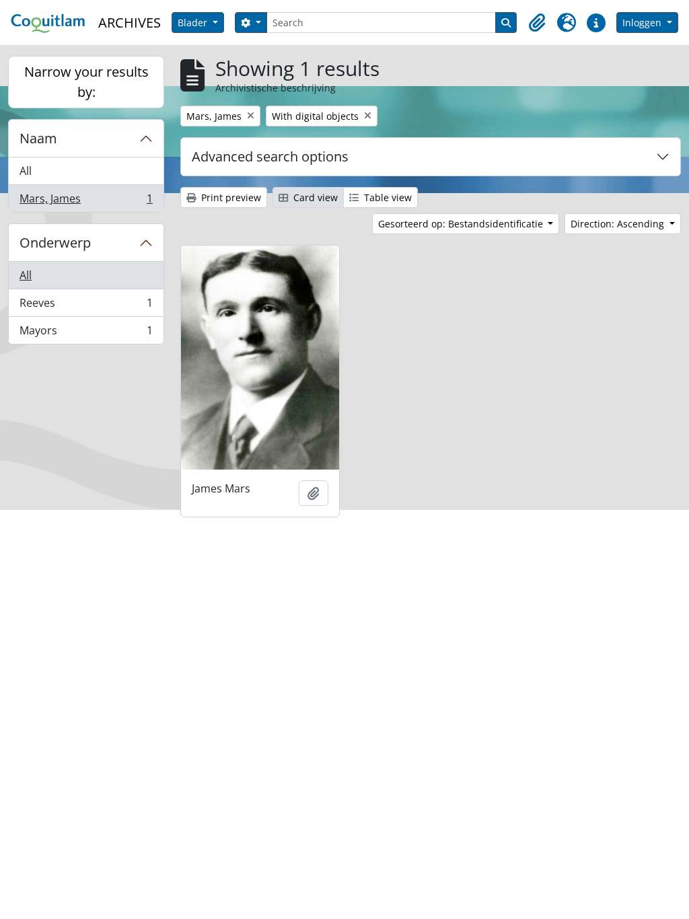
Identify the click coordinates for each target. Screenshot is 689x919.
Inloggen (643, 22)
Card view (314, 197)
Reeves (86, 306)
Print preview (229, 197)
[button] (537, 23)
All (26, 170)
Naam (38, 138)
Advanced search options (270, 156)
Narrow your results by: (86, 82)
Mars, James (86, 201)
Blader (194, 22)
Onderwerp (55, 242)
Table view (386, 197)
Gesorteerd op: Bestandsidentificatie (462, 223)
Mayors (86, 333)
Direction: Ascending (619, 223)
